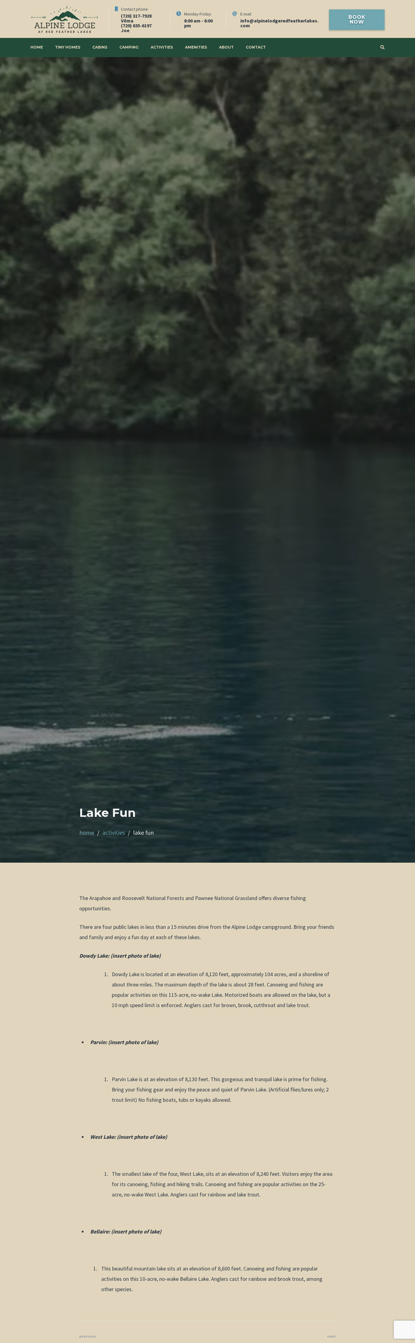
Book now (356, 19)
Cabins (99, 47)
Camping (129, 47)
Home (36, 47)
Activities (162, 47)
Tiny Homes (67, 47)
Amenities (196, 47)
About (226, 47)
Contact (256, 47)
